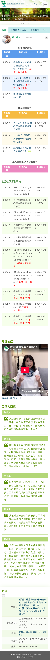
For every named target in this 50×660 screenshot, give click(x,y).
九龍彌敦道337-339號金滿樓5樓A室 (32, 611)
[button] (2, 15)
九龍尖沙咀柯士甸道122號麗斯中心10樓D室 (33, 602)
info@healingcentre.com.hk (33, 633)
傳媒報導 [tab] (34, 30)
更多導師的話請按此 (12, 398)
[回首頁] (12, 3)
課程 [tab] (4, 30)
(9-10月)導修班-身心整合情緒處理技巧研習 (22, 126)
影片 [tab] (45, 30)
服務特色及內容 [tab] (18, 30)
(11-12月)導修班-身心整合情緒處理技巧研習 (22, 138)
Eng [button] (35, 4)
